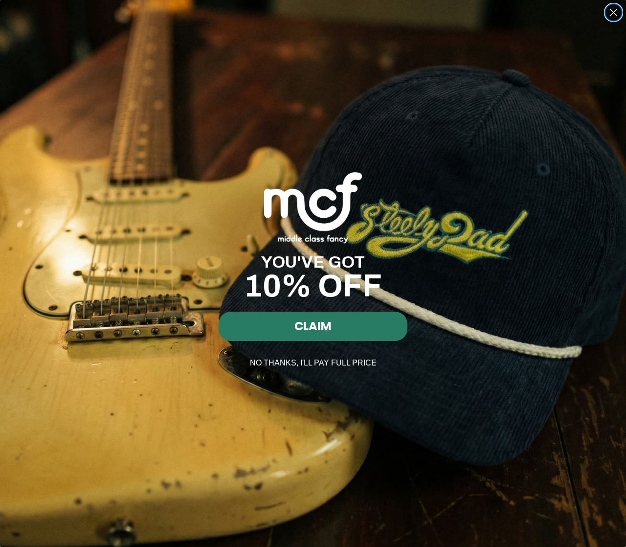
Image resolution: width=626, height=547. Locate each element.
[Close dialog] (613, 12)
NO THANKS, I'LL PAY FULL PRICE (313, 363)
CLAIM (313, 326)
